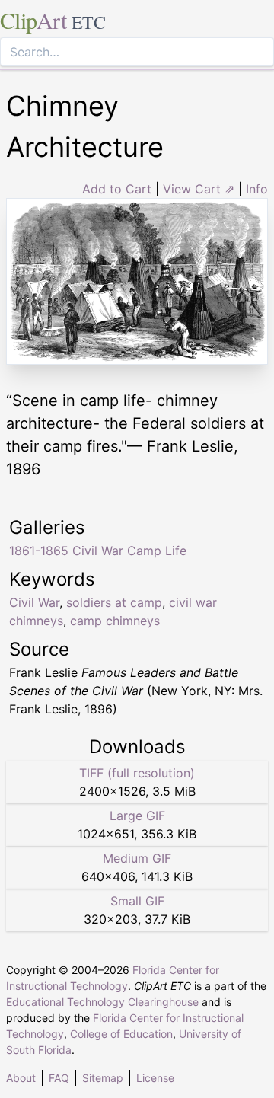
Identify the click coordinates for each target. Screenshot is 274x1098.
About (21, 1077)
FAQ (59, 1077)
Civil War (34, 602)
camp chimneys (115, 620)
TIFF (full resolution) (137, 772)
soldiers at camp (114, 602)
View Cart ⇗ (198, 188)
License (155, 1077)
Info (257, 188)
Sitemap (102, 1077)
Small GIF (137, 900)
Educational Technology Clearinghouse (102, 1001)
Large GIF (137, 815)
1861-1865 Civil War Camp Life (97, 550)
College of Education (121, 1033)
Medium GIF (137, 858)
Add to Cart (116, 188)
